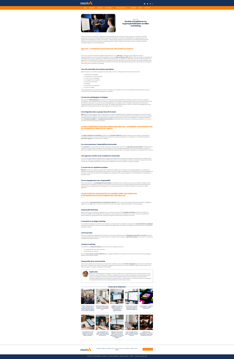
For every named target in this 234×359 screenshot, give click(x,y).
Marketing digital (121, 8)
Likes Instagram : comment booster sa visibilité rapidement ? (146, 307)
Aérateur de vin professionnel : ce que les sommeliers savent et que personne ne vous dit (146, 333)
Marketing (92, 8)
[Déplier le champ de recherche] (152, 4)
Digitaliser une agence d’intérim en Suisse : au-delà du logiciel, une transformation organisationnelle (117, 308)
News (85, 8)
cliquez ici (86, 62)
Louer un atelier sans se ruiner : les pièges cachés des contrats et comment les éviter (131, 333)
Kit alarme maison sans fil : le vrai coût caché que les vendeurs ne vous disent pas (102, 307)
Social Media (108, 8)
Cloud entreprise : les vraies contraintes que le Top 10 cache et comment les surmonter (102, 333)
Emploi (140, 8)
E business (133, 8)
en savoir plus (147, 119)
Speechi (117, 349)
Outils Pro (147, 8)
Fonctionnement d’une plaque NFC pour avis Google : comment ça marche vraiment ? (87, 333)
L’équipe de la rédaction (141, 356)
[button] (113, 8)
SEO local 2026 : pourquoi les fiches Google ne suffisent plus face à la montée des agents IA (131, 307)
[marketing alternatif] (86, 4)
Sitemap (131, 356)
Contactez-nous (148, 349)
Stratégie (99, 8)
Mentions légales (124, 356)
